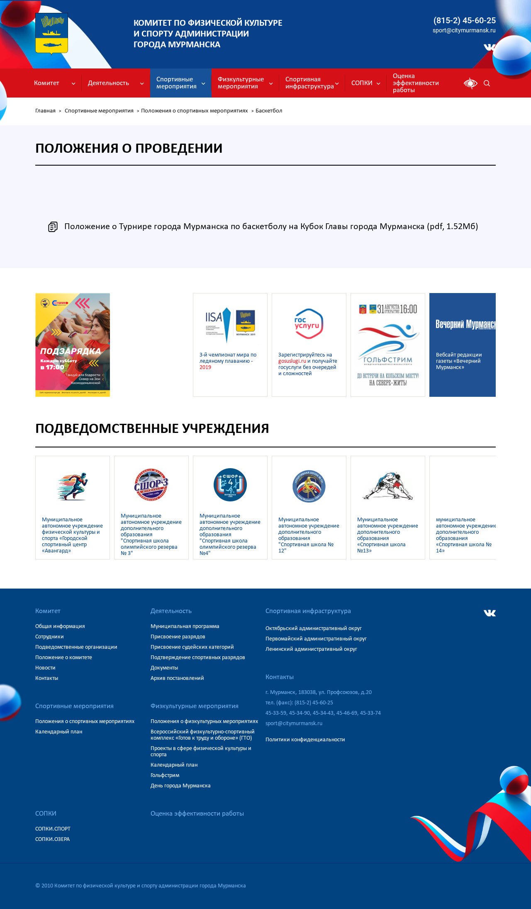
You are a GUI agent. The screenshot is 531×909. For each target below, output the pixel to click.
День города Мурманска (181, 786)
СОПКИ (362, 83)
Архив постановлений (177, 678)
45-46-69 (346, 713)
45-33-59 (276, 713)
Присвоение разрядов (178, 637)
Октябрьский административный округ (314, 629)
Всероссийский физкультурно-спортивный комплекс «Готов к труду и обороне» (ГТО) (203, 735)
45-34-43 (323, 713)
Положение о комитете (63, 658)
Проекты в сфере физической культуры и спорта (201, 751)
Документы (164, 668)
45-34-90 (299, 713)
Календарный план (58, 732)
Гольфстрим (165, 775)
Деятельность (108, 83)
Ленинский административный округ (311, 649)
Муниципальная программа (185, 626)
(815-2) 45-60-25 (465, 20)
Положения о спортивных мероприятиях (194, 111)
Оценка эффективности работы (416, 83)
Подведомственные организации (76, 647)
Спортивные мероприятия (176, 83)
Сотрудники (49, 637)
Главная (45, 111)
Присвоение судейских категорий (192, 647)
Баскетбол (269, 111)
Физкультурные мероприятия (241, 83)
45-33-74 (370, 713)
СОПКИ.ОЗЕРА (52, 839)
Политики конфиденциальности (305, 740)
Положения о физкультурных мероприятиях (204, 721)
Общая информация (60, 626)
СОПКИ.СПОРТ (53, 829)
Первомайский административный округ (316, 639)
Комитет (46, 83)
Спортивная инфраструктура (309, 83)
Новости (45, 668)
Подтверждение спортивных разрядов (198, 658)
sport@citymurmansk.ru (464, 30)
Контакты (46, 678)
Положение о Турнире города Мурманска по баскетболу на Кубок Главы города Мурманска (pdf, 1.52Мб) (271, 227)
